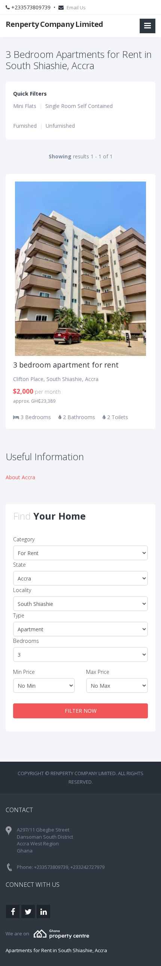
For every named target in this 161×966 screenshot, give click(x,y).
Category (23, 539)
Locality (22, 590)
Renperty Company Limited (54, 24)
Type (18, 615)
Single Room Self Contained (79, 105)
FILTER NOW (81, 710)
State (19, 564)
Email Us (76, 7)
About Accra (20, 477)
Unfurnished (60, 125)
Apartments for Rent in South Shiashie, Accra (56, 950)
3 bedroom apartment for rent (66, 365)
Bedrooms (26, 640)
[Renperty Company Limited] (61, 933)
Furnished (25, 125)
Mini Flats (24, 105)
